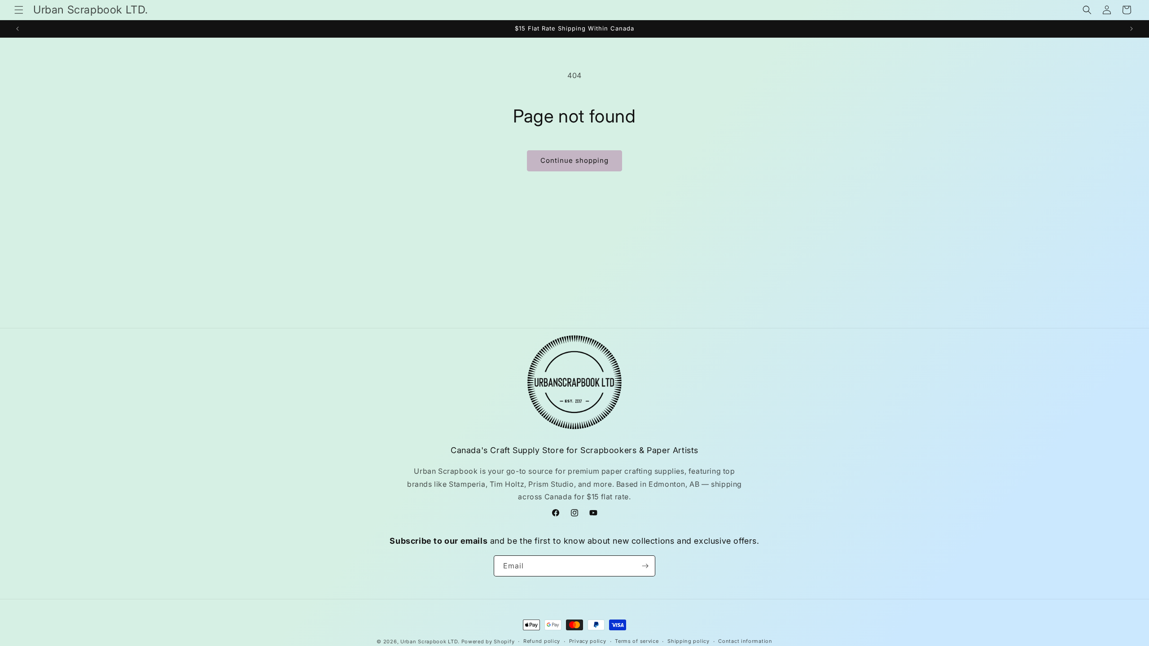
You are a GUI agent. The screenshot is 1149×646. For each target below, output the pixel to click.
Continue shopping (574, 160)
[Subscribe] (645, 565)
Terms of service (636, 641)
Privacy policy (587, 641)
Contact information (745, 641)
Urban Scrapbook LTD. (430, 641)
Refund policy (541, 641)
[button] (19, 10)
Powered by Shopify (488, 641)
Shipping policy (688, 641)
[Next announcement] (1131, 28)
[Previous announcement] (17, 28)
